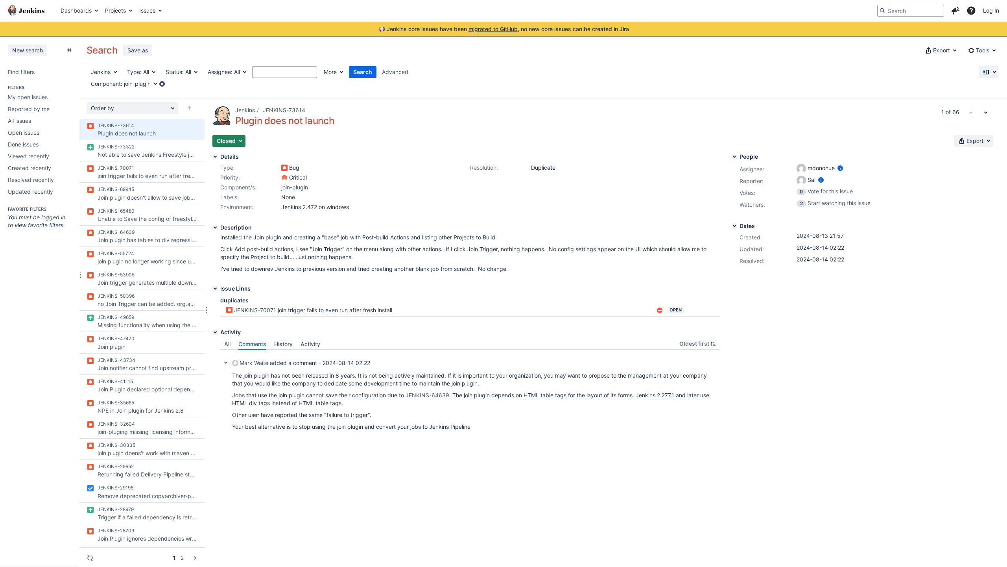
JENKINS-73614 (284, 110)
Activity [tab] (310, 344)
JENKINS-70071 (255, 310)
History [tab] (283, 344)
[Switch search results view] (989, 72)
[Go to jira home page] (26, 11)
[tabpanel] (470, 392)
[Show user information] (840, 168)
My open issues (28, 97)
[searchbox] (911, 10)
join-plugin (294, 187)
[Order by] (189, 108)
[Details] (215, 156)
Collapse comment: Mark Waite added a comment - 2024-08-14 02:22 (226, 362)
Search (362, 72)
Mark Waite (254, 362)
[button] (955, 10)
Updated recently (30, 191)
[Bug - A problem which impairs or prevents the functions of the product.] (284, 168)
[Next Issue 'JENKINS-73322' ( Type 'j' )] (985, 112)
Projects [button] (115, 10)
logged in (53, 217)
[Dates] (734, 226)
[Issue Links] (215, 288)
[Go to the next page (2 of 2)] (195, 557)
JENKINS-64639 (427, 395)
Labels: (229, 197)
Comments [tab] (252, 344)
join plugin (256, 375)
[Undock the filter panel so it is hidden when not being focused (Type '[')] (69, 50)
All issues (19, 120)
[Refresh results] (90, 558)
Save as (137, 50)
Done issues (23, 144)
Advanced (395, 72)
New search (27, 50)
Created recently (29, 168)
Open (675, 310)
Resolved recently (31, 179)
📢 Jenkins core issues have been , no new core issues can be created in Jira (503, 29)
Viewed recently (28, 156)
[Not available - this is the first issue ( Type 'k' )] (970, 112)
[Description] (215, 227)
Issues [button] (147, 10)
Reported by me (29, 109)
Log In (991, 10)
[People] (734, 156)
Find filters (21, 72)
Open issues (23, 132)
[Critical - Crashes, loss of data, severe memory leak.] (284, 177)
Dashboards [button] (76, 10)
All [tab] (227, 344)
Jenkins (245, 110)
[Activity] (215, 332)
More (330, 72)
